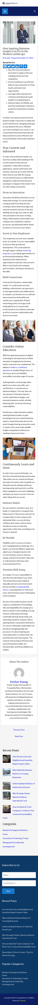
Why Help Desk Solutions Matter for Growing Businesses (22, 773)
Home (5, 834)
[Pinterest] (21, 66)
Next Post (19, 736)
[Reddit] (13, 66)
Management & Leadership (13, 842)
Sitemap (23, 1000)
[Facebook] (5, 66)
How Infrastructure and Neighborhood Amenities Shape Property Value (22, 760)
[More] (25, 66)
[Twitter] (9, 66)
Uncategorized (9, 846)
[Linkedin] (17, 66)
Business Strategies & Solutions (15, 830)
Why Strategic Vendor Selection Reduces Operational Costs (21, 797)
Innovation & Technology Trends (15, 838)
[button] (35, 11)
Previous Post (19, 730)
